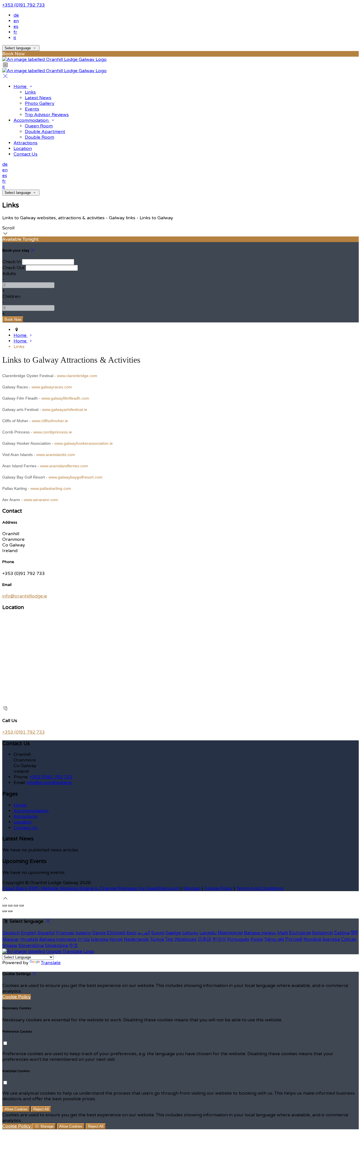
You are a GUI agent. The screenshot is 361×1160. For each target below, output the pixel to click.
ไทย (169, 939)
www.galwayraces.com (52, 387)
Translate (51, 963)
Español (46, 933)
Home (21, 86)
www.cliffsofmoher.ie (50, 421)
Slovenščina (31, 945)
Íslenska (99, 939)
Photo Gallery (39, 103)
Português (238, 939)
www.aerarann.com (41, 499)
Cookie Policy (218, 888)
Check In (11, 262)
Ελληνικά (116, 933)
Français (65, 933)
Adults (9, 273)
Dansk (99, 933)
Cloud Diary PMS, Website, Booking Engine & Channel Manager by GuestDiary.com (90, 888)
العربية (144, 933)
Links (30, 92)
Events (32, 109)
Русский (293, 939)
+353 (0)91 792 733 (23, 5)
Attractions (26, 143)
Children (11, 296)
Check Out (13, 268)
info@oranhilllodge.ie (24, 596)
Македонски (230, 933)
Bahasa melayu (260, 933)
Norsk (116, 939)
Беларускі (322, 933)
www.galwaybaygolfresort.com (75, 477)
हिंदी (354, 933)
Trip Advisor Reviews (47, 115)
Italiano (83, 933)
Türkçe (157, 939)
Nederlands (136, 939)
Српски (348, 939)
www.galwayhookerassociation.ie (83, 443)
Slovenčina (56, 945)
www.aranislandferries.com (64, 466)
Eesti (131, 933)
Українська (185, 939)
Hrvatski (29, 939)
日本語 (204, 939)
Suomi (157, 933)
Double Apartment (45, 131)
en (16, 21)
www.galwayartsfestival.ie (64, 409)
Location (23, 148)
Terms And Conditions (259, 888)
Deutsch (11, 933)
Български (300, 933)
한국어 (219, 939)
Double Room (39, 137)
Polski (256, 939)
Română (312, 939)
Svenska (331, 939)
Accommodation (32, 120)
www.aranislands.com (55, 454)
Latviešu (208, 933)
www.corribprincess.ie (52, 432)
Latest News (38, 98)
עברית (84, 939)
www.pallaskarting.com (50, 488)
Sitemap (192, 888)
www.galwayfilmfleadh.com (65, 398)
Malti (282, 933)
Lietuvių (190, 933)
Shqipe (9, 945)
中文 (73, 945)
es (16, 26)
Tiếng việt (274, 939)
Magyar (10, 939)
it (15, 38)
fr (15, 32)
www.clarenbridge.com (77, 375)
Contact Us (26, 154)
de (16, 15)
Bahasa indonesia (57, 939)
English (28, 933)
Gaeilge (173, 933)
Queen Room (39, 126)
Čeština (342, 933)
